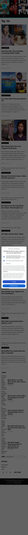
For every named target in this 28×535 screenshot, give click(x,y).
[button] (14, 264)
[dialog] (14, 268)
